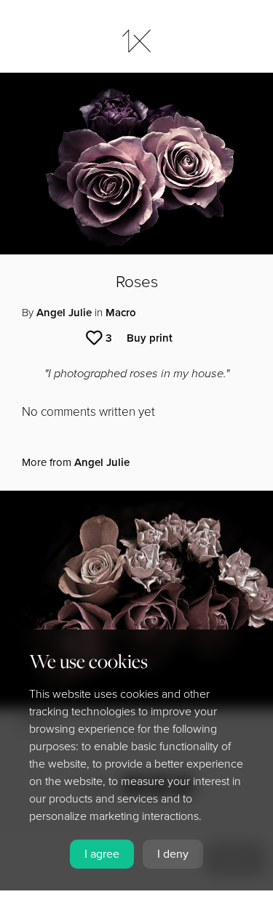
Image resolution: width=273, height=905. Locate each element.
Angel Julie (64, 312)
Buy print (150, 338)
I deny (173, 854)
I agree (101, 854)
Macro (121, 312)
